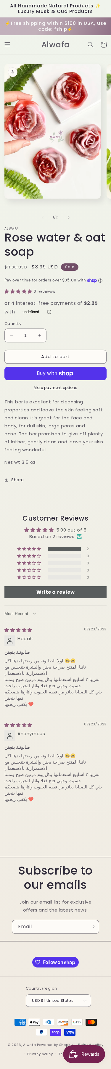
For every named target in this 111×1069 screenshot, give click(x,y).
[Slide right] (68, 217)
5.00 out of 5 (71, 530)
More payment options (55, 387)
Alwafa (29, 1044)
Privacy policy (40, 1054)
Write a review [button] (55, 592)
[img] (18, 630)
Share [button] (17, 480)
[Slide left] (42, 217)
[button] (7, 44)
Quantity (12, 323)
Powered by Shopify (55, 1044)
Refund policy (90, 1044)
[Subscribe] (92, 927)
